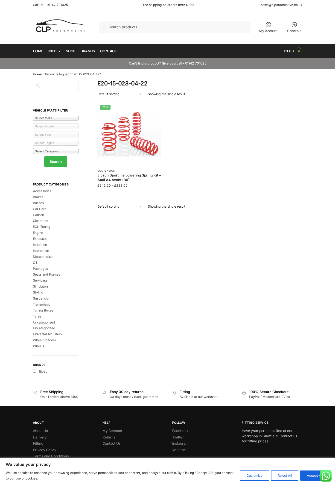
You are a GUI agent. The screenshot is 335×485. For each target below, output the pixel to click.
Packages (40, 268)
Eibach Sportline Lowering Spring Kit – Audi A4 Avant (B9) (129, 177)
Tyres (37, 316)
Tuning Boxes (43, 310)
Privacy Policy (44, 450)
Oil (35, 263)
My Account (268, 31)
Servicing (40, 280)
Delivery (40, 437)
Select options (129, 195)
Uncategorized (44, 328)
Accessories (42, 191)
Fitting (38, 443)
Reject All (285, 475)
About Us (40, 431)
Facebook (180, 431)
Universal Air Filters (47, 334)
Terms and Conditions (51, 456)
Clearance (40, 221)
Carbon (38, 215)
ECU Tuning (41, 227)
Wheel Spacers (44, 340)
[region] (167, 471)
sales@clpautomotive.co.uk (281, 5)
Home (37, 74)
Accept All (315, 475)
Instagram (180, 443)
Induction (40, 245)
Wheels (38, 346)
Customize (254, 475)
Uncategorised (44, 322)
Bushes (38, 203)
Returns (108, 437)
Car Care (39, 209)
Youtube (179, 450)
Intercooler (41, 251)
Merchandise (42, 257)
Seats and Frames (46, 274)
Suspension (106, 170)
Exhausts (40, 239)
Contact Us (111, 443)
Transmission (42, 304)
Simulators (41, 286)
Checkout (294, 31)
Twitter (178, 437)
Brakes (38, 197)
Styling (38, 292)
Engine (38, 233)
